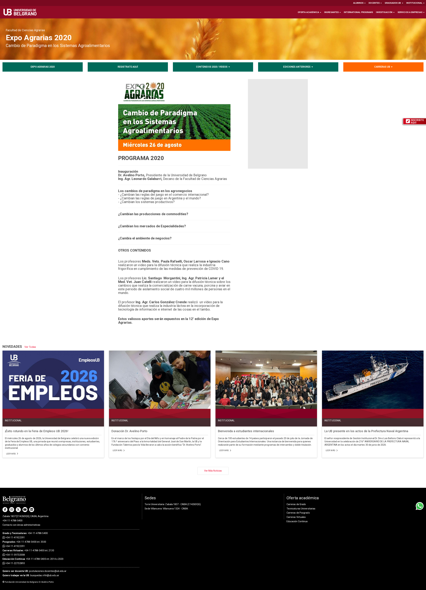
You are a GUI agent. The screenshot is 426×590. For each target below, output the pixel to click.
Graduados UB (393, 3)
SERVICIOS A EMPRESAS (410, 12)
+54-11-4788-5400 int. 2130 (39, 550)
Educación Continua (297, 521)
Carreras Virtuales (12, 550)
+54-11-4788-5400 (12, 520)
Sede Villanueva (153, 508)
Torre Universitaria (154, 504)
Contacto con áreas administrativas (21, 525)
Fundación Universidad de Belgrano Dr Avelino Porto (28, 582)
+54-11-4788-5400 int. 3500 (31, 541)
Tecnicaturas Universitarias (301, 508)
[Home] (21, 12)
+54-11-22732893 (15, 563)
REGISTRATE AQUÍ (128, 66)
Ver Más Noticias (213, 470)
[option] (213, 39)
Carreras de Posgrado (298, 512)
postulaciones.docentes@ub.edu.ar (34, 571)
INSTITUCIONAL (414, 3)
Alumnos (358, 3)
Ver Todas (30, 346)
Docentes (374, 3)
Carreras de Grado (296, 504)
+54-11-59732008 (15, 554)
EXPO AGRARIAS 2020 (43, 66)
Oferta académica (309, 12)
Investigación (384, 12)
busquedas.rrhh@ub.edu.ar (30, 575)
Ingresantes (331, 12)
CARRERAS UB (382, 66)
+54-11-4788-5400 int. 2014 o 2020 (44, 559)
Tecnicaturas (19, 533)
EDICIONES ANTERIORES (297, 66)
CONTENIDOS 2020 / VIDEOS (211, 66)
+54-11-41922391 (15, 537)
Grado (6, 533)
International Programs (358, 12)
